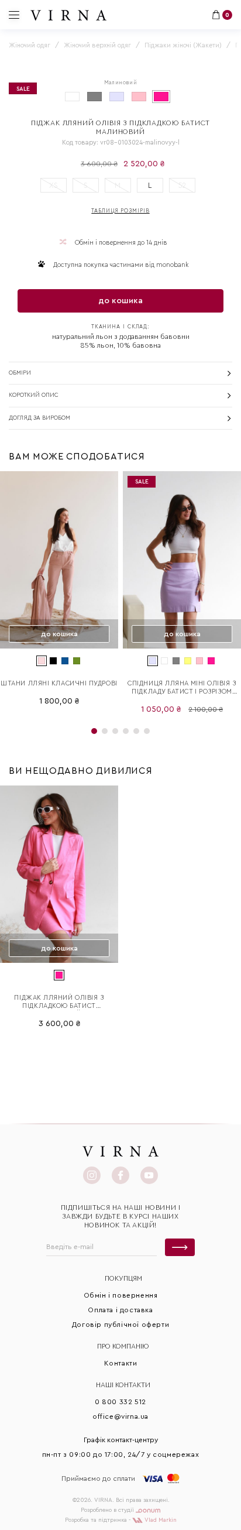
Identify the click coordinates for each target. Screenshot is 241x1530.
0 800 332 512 (120, 1401)
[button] (94, 731)
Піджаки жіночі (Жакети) (183, 45)
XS (53, 185)
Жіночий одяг (29, 45)
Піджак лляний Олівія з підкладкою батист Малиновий (59, 1002)
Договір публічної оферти (120, 1324)
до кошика (120, 301)
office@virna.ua (120, 1416)
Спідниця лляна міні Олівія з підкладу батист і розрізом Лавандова (182, 688)
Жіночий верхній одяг (97, 45)
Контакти (120, 1363)
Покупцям (123, 1278)
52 (182, 185)
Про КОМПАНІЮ (123, 1346)
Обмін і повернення (121, 1295)
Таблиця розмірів (120, 211)
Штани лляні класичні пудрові (59, 683)
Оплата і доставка (120, 1309)
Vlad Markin (160, 1520)
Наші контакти (123, 1384)
